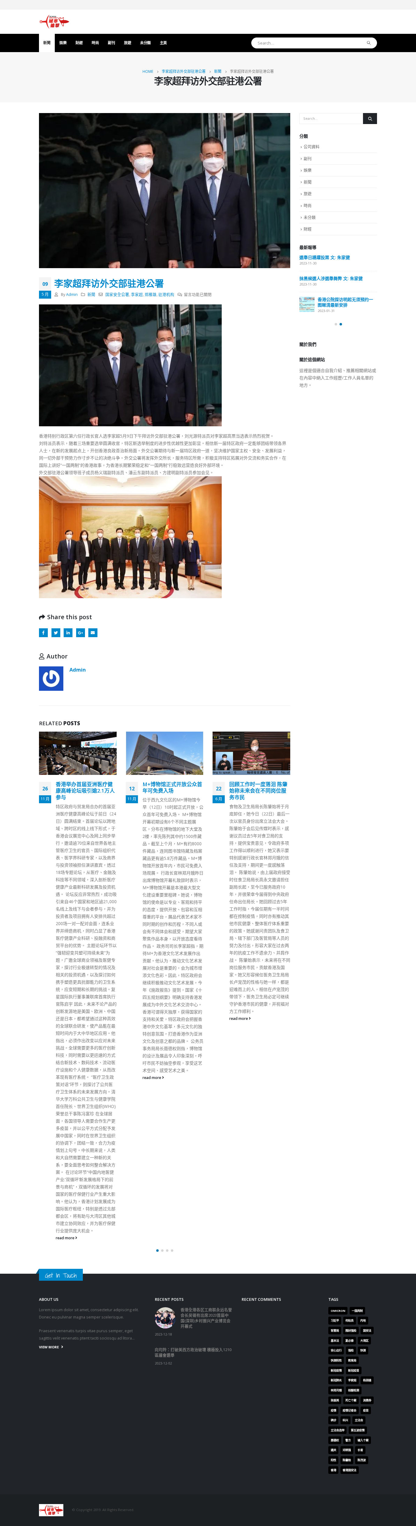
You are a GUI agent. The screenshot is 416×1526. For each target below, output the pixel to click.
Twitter (55, 632)
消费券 (367, 1400)
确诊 (333, 1420)
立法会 (359, 1420)
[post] (307, 304)
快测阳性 (336, 1360)
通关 (333, 1450)
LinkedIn (68, 632)
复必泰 (349, 1341)
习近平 (335, 1320)
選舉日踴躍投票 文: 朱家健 (324, 257)
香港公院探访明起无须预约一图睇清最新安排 (345, 302)
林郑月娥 (336, 1390)
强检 (351, 1350)
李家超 (137, 294)
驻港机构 (166, 294)
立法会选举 (337, 1430)
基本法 (335, 1341)
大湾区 (364, 1341)
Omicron (338, 1311)
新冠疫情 (336, 1370)
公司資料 (311, 146)
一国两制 (357, 1311)
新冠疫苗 (353, 1370)
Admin (72, 294)
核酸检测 (353, 1390)
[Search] (369, 43)
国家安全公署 (117, 294)
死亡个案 (350, 1400)
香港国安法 (349, 1470)
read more (65, 1237)
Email (92, 632)
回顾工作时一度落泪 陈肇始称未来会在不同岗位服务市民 (258, 791)
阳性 (333, 1460)
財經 (79, 42)
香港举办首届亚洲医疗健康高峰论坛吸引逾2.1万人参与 (85, 791)
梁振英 (335, 1400)
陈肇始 (347, 1460)
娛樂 (62, 42)
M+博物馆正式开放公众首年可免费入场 (172, 787)
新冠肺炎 (336, 1380)
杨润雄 (367, 1380)
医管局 (335, 1331)
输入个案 (363, 1440)
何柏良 (349, 1320)
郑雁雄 (151, 294)
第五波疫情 (358, 1430)
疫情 (333, 1410)
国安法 (367, 1331)
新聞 (46, 42)
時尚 (95, 42)
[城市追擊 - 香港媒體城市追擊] (54, 21)
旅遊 (127, 42)
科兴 (345, 1420)
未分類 (145, 42)
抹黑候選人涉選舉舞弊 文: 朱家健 (331, 278)
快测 (363, 1350)
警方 (348, 1440)
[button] (157, 1250)
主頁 (163, 42)
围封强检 (350, 1331)
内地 (363, 1320)
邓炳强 (347, 1450)
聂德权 (335, 1440)
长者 (360, 1450)
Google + (80, 632)
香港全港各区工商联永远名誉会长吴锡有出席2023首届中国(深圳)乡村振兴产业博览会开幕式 (206, 1318)
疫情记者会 (349, 1410)
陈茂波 (362, 1460)
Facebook (43, 632)
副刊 (111, 42)
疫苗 (365, 1410)
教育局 (352, 1360)
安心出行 (336, 1350)
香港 (333, 1470)
